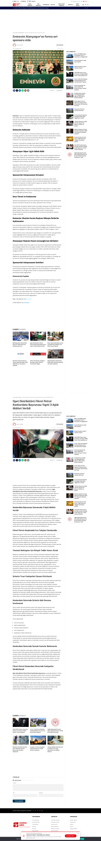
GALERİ (16, 1)
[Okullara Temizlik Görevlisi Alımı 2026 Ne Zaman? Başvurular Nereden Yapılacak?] (21, 740)
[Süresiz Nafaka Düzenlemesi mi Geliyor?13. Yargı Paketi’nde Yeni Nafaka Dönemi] (55, 740)
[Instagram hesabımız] (81, 1)
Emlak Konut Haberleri (61, 4)
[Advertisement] (5, 31)
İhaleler (53, 4)
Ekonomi (34, 828)
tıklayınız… (29, 299)
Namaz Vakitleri (54, 826)
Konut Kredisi (77, 4)
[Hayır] (99, 839)
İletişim (71, 824)
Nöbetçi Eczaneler (55, 828)
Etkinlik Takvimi (73, 820)
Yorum (15, 783)
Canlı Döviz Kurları (55, 822)
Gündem (54, 427)
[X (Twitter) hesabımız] (79, 1)
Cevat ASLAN (20, 45)
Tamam (82, 838)
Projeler (70, 4)
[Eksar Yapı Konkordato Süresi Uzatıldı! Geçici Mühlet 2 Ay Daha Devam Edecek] (55, 336)
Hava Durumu (54, 824)
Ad (14, 793)
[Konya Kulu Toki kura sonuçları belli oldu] (69, 112)
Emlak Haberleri (29, 4)
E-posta (41, 793)
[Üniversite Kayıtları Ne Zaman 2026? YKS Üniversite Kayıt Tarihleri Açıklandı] (69, 89)
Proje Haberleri (35, 820)
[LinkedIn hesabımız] (42, 811)
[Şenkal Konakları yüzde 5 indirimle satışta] (69, 70)
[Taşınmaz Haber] (17, 6)
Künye (71, 826)
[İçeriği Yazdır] (28, 90)
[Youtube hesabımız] (83, 1)
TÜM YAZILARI (60, 45)
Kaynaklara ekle (70, 836)
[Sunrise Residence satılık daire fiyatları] (69, 64)
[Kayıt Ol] (83, 5)
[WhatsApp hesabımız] (87, 1)
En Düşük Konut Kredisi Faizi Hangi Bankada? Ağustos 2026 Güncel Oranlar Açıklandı (36, 8)
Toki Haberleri (38, 4)
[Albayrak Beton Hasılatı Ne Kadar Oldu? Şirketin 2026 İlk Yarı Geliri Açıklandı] (55, 354)
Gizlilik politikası (73, 828)
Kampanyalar (46, 4)
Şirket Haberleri (60, 48)
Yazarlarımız (73, 822)
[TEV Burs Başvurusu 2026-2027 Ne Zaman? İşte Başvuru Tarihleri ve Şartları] (69, 125)
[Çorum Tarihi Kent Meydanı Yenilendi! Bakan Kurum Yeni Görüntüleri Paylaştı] (69, 82)
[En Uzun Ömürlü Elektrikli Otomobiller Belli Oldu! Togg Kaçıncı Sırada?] (69, 118)
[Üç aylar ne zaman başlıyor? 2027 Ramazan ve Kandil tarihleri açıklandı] (38, 740)
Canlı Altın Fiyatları (55, 820)
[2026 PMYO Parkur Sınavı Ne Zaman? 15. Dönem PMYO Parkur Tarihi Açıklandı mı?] (69, 76)
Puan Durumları (54, 830)
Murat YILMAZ (20, 424)
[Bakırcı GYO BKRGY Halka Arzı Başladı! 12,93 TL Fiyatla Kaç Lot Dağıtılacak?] (69, 57)
